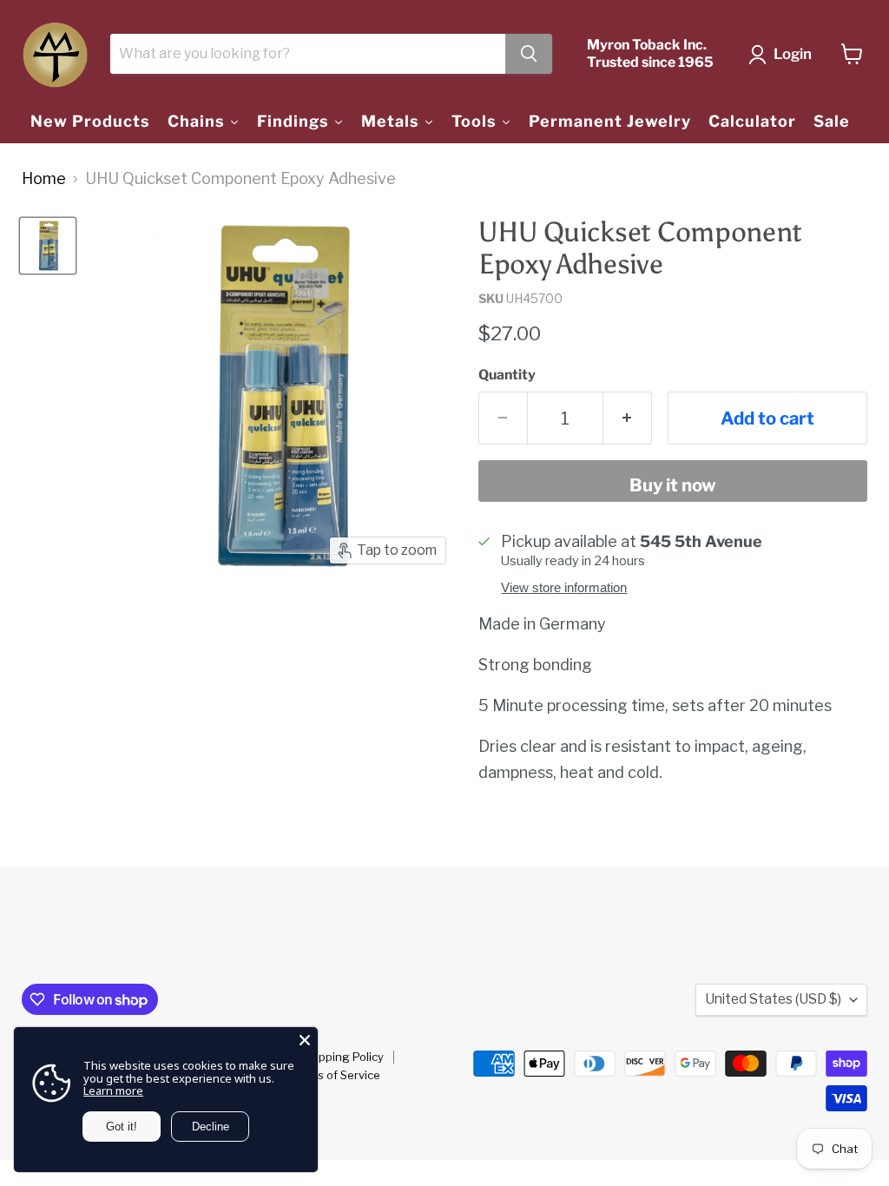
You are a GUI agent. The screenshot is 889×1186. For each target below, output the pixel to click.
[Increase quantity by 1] (627, 418)
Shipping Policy (343, 1057)
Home (44, 179)
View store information (564, 588)
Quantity (507, 375)
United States (773, 999)
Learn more (113, 1090)
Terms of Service (335, 1075)
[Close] (304, 1040)
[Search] (528, 54)
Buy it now (672, 485)
